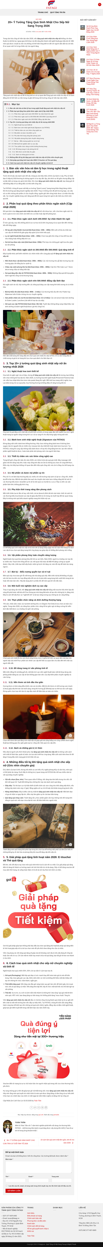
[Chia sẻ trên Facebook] (31, 1107)
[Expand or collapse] (72, 104)
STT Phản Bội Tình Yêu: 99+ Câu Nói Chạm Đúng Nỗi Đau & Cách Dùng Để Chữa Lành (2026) (93, 114)
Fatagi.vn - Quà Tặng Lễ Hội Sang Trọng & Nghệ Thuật (57, 1244)
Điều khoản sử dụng (34, 1216)
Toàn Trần (47, 31)
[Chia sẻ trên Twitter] (35, 1107)
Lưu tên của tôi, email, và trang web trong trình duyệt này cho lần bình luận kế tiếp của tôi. (40, 1186)
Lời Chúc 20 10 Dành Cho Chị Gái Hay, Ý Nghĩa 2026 (93, 72)
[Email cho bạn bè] (38, 1107)
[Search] (99, 4)
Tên (7, 1176)
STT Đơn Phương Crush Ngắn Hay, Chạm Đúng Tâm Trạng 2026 (93, 81)
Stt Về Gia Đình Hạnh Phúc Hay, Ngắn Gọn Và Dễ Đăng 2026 (92, 29)
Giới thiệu (30, 1213)
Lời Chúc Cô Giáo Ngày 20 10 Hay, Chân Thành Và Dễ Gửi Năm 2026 (92, 62)
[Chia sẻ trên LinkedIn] (46, 1107)
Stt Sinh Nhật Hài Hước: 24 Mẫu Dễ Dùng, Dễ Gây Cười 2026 (92, 102)
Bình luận (9, 1159)
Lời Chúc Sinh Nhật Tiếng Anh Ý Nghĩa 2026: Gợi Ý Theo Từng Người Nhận (93, 51)
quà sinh (39, 19)
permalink (56, 1114)
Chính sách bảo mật (34, 1218)
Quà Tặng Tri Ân (57, 12)
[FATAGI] (51, 4)
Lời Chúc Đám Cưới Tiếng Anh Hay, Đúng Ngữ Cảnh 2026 (92, 39)
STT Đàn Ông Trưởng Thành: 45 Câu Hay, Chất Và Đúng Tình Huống (92, 92)
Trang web (55, 1176)
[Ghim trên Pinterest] (42, 1107)
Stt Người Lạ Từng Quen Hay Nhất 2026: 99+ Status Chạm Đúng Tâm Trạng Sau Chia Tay (93, 128)
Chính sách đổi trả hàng (35, 1226)
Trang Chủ (43, 12)
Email (31, 1176)
